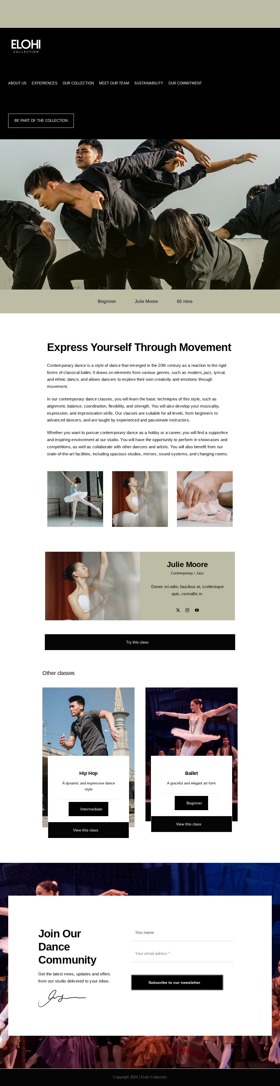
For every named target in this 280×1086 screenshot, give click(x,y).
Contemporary (182, 573)
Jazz (200, 573)
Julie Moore (146, 301)
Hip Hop (88, 773)
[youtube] (197, 610)
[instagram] (187, 610)
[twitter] (178, 610)
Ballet (191, 773)
